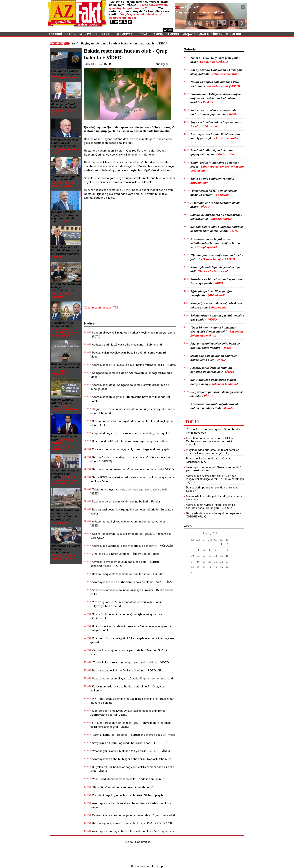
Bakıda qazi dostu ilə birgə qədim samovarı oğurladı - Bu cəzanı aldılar (131, 511)
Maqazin (189, 34)
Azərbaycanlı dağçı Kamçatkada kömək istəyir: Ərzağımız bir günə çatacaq (129, 386)
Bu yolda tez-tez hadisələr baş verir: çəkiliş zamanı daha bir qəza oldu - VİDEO (132, 769)
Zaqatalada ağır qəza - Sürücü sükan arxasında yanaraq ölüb (130, 433)
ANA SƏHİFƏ (57, 34)
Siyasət (91, 34)
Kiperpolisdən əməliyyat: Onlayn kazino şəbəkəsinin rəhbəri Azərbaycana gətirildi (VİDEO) (128, 712)
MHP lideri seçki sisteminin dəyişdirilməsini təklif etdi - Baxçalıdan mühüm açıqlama (132, 700)
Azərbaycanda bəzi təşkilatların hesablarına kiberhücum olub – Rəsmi (130, 805)
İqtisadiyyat (124, 34)
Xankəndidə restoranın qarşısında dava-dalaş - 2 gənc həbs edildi (132, 815)
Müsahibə (233, 34)
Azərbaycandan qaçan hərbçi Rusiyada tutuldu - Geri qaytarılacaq (132, 831)
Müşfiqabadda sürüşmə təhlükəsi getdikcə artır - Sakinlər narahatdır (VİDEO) (212, 451)
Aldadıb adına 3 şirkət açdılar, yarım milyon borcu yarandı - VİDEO (128, 523)
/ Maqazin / (184, 7)
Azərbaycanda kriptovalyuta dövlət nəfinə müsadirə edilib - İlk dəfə (133, 364)
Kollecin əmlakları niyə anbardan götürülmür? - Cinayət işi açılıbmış (127, 688)
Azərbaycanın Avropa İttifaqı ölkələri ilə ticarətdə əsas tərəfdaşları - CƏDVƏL (210, 506)
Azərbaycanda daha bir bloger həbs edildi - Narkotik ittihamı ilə (130, 759)
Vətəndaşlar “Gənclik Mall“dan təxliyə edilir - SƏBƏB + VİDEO (130, 750)
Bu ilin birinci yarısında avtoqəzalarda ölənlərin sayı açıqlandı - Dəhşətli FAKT (130, 628)
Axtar (168, 30)
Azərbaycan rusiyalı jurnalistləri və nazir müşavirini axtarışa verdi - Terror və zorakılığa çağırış (215, 479)
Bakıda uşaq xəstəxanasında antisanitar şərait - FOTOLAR (128, 574)
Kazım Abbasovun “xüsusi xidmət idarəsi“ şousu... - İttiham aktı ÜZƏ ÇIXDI (130, 535)
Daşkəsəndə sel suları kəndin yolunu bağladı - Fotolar (125, 501)
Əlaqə (129, 841)
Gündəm (75, 34)
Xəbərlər (190, 49)
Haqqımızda (143, 841)
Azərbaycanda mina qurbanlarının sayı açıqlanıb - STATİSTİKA (131, 582)
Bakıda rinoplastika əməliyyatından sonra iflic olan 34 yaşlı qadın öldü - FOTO (132, 423)
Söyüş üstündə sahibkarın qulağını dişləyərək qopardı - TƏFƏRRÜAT (126, 616)
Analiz (204, 34)
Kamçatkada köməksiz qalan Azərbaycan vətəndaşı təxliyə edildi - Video (132, 374)
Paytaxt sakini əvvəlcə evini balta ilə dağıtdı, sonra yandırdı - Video (129, 354)
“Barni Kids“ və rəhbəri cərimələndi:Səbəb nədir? (122, 787)
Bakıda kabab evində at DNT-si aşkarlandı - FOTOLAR (125, 670)
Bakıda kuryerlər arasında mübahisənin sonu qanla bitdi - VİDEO (132, 469)
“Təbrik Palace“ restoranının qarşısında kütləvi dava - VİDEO (129, 662)
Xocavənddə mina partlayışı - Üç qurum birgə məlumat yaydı (129, 449)
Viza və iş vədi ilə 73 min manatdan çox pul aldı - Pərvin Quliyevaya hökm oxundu (126, 604)
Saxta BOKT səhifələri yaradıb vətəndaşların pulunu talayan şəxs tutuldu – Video (132, 479)
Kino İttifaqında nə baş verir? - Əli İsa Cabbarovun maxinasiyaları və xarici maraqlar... (209, 441)
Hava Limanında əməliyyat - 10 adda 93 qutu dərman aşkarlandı (132, 678)
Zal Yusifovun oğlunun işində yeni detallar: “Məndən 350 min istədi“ (129, 652)
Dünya (142, 34)
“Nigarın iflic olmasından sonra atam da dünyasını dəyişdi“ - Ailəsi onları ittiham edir (132, 411)
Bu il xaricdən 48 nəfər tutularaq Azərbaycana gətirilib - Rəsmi (130, 441)
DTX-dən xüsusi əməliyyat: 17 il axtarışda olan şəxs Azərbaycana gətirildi (132, 640)
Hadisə (173, 34)
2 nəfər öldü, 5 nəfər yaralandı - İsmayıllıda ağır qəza (124, 553)
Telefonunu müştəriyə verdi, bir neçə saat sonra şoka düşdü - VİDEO (129, 491)
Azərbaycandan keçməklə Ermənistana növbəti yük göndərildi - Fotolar (131, 398)
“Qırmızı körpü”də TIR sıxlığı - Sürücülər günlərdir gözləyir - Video (132, 734)
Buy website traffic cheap (147, 866)
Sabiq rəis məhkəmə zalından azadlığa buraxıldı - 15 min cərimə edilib (132, 592)
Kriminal (158, 34)
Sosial (106, 34)
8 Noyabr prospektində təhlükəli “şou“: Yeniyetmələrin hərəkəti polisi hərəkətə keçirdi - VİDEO (130, 724)
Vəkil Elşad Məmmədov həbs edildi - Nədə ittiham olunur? (127, 779)
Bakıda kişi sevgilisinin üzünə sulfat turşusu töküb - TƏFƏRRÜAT (132, 823)
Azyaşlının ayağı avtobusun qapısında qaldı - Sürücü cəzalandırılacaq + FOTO (124, 563)
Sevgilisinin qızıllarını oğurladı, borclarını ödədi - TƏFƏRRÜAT (130, 742)
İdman (217, 34)
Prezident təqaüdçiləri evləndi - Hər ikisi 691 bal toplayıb (126, 795)
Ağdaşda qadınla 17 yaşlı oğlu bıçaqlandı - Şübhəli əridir (126, 344)
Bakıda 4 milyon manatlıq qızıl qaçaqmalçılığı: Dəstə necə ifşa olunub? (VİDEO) (130, 459)
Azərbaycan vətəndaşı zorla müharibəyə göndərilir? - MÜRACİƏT (132, 545)
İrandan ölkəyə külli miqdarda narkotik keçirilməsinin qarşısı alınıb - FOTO (132, 334)
